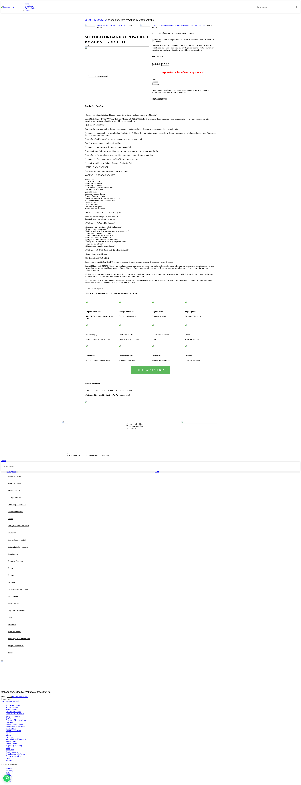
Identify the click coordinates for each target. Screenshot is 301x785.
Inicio (87, 20)
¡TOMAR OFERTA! (159, 99)
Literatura (9, 737)
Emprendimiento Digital (15, 724)
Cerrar (3, 461)
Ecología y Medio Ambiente (16, 720)
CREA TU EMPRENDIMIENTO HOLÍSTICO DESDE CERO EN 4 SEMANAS (179, 26)
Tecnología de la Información (16, 754)
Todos (8, 758)
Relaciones (10, 750)
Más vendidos (11, 741)
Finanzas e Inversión (13, 731)
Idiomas (9, 733)
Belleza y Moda (11, 710)
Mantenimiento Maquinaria (16, 739)
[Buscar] (294, 7)
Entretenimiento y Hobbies (16, 726)
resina (8, 773)
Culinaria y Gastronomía (15, 714)
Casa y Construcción (13, 712)
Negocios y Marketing (97, 20)
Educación (10, 722)
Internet (8, 735)
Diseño (8, 718)
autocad (8, 775)
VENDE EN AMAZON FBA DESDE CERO (112, 26)
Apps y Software (12, 707)
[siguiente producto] (141, 22)
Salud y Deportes (12, 752)
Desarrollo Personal (13, 716)
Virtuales (9, 760)
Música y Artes (11, 743)
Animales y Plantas (13, 705)
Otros (8, 748)
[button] (6, 778)
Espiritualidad (11, 729)
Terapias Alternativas (13, 756)
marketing (9, 770)
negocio (9, 768)
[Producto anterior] (86, 22)
